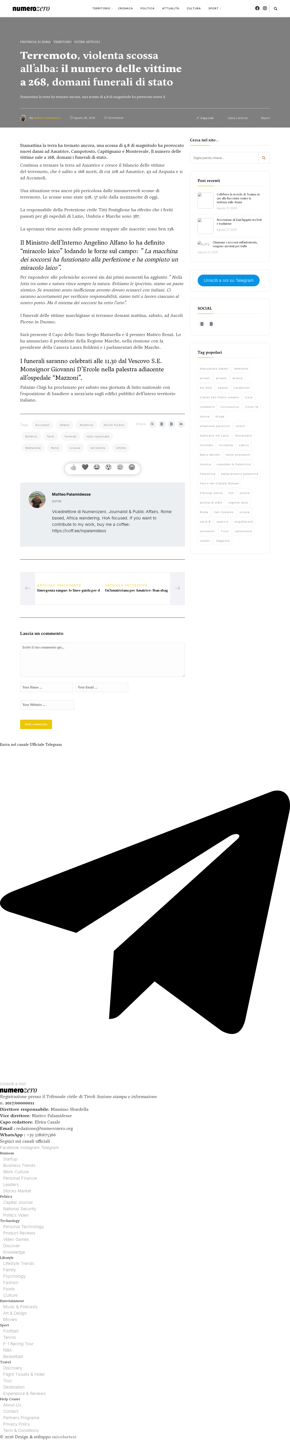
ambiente (241, 368)
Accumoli (42, 425)
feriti (50, 436)
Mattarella (33, 448)
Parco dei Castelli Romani (219, 483)
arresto (221, 378)
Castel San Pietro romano (219, 397)
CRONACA (125, 8)
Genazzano (243, 435)
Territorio (62, 42)
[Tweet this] (152, 424)
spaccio (223, 521)
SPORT (213, 8)
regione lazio (238, 502)
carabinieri (242, 387)
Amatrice (86, 425)
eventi (240, 426)
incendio (206, 445)
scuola (244, 512)
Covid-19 (251, 407)
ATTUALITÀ (170, 8)
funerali (70, 436)
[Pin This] (171, 424)
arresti (205, 378)
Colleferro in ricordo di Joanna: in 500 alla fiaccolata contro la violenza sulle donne (238, 198)
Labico (244, 445)
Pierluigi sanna (211, 493)
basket (223, 387)
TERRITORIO (101, 8)
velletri (205, 540)
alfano (64, 425)
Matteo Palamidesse (47, 117)
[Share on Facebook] (162, 424)
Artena (237, 378)
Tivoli (225, 531)
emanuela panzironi (215, 426)
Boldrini (31, 436)
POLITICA (148, 8)
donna (205, 416)
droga (219, 416)
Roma (204, 512)
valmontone (243, 531)
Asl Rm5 (206, 387)
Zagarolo (223, 540)
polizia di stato (211, 502)
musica (205, 464)
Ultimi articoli (87, 42)
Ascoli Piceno (114, 425)
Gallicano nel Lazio (214, 435)
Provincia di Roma (35, 42)
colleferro (207, 407)
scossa (75, 448)
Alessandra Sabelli (214, 368)
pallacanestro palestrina (239, 473)
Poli (231, 493)
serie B (205, 521)
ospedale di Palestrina (234, 464)
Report (265, 118)
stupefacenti (243, 521)
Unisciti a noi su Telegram (229, 280)
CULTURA (194, 8)
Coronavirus (230, 407)
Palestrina (207, 473)
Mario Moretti (210, 454)
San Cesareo (224, 512)
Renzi (55, 448)
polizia (245, 493)
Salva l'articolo (237, 118)
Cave (249, 397)
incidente (226, 445)
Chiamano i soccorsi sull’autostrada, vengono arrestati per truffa (235, 244)
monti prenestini (238, 454)
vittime (121, 448)
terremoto (98, 448)
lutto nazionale (98, 436)
